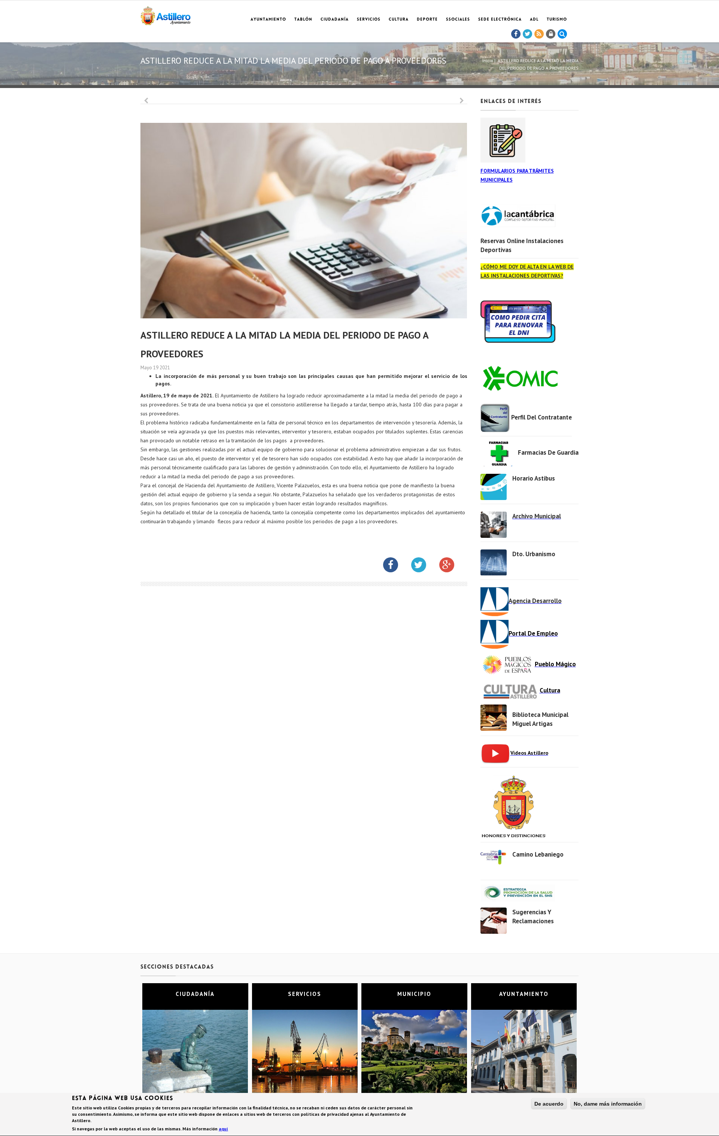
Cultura (399, 20)
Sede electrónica (500, 20)
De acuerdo (549, 1104)
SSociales (458, 20)
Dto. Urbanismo (533, 554)
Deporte (427, 20)
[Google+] (452, 566)
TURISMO (557, 20)
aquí (223, 1129)
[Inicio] (165, 14)
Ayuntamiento (268, 20)
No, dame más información (608, 1104)
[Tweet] (528, 34)
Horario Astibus (533, 478)
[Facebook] (516, 34)
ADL (534, 20)
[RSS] (539, 34)
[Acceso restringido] (551, 34)
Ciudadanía (335, 20)
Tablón (303, 20)
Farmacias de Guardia (548, 452)
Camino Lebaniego (538, 854)
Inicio (487, 60)
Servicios (368, 20)
